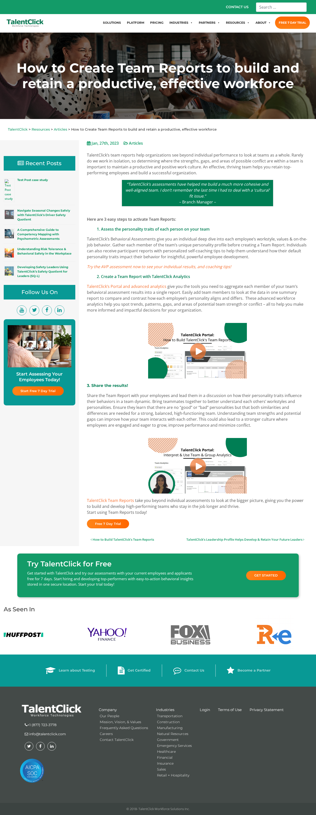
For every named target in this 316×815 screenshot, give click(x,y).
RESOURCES (235, 22)
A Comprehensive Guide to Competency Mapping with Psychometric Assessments (38, 234)
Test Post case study (32, 180)
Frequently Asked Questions (124, 728)
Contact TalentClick (117, 740)
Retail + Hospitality (173, 775)
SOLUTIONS (112, 22)
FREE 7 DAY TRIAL (292, 22)
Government (168, 740)
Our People (109, 716)
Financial (165, 757)
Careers (106, 734)
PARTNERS (207, 22)
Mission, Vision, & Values (120, 722)
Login (205, 709)
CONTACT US (237, 7)
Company (108, 709)
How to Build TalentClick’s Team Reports (123, 539)
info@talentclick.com (47, 734)
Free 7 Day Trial (108, 524)
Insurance (165, 763)
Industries (165, 709)
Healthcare (166, 752)
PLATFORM (135, 22)
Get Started (266, 575)
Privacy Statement (267, 709)
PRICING (156, 22)
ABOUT (261, 22)
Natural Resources (172, 734)
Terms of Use (230, 709)
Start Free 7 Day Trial (38, 391)
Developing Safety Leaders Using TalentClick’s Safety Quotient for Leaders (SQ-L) (42, 271)
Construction (168, 722)
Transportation (169, 716)
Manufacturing (170, 728)
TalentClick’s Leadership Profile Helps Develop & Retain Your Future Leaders (244, 539)
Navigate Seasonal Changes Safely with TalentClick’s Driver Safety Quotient (43, 215)
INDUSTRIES (178, 22)
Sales (161, 769)
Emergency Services (174, 746)
